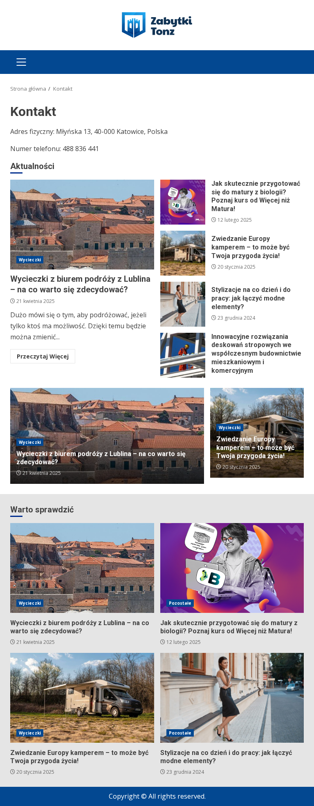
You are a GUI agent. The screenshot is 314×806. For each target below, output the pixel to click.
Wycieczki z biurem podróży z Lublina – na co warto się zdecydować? (82, 224)
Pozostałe (180, 603)
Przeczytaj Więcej (43, 356)
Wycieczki (30, 260)
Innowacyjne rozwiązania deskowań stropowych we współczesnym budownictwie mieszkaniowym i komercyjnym (182, 355)
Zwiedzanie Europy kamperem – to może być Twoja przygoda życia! (182, 253)
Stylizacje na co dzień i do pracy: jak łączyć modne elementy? (182, 304)
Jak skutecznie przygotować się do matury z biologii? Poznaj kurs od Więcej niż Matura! (182, 202)
